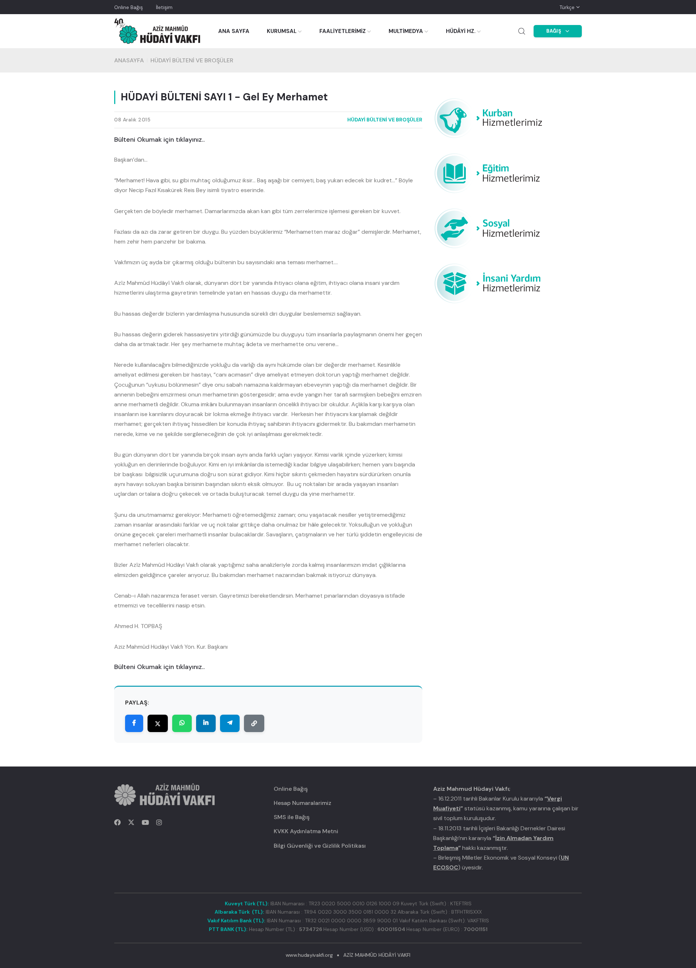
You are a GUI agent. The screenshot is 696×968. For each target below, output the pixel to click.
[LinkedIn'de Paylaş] (206, 723)
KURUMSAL (282, 31)
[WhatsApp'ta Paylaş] (182, 723)
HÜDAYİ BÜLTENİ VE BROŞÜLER (191, 60)
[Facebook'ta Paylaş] (134, 723)
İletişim (164, 7)
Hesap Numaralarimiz (302, 803)
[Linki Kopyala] (254, 723)
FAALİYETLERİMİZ (342, 31)
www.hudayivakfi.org (309, 955)
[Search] (521, 31)
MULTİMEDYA (406, 31)
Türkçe (567, 7)
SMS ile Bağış (292, 817)
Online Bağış (128, 7)
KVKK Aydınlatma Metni (306, 831)
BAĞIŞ (554, 31)
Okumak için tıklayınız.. (171, 140)
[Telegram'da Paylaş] (230, 723)
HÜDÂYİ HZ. (461, 31)
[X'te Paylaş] (158, 723)
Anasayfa (129, 60)
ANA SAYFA (233, 31)
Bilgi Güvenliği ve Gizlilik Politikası (320, 845)
